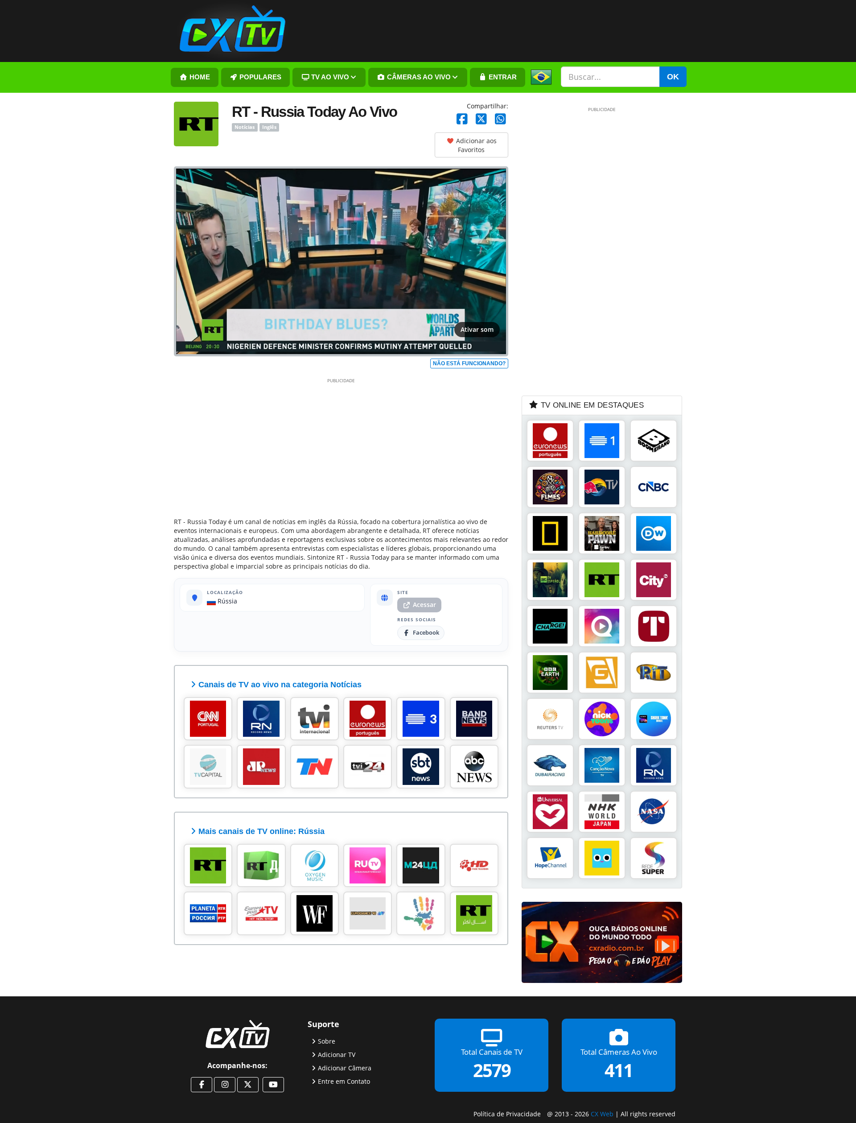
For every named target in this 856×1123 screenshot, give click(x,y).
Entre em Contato (344, 1081)
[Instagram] (224, 1084)
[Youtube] (273, 1084)
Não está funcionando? (469, 363)
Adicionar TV (336, 1054)
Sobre (326, 1040)
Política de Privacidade (507, 1114)
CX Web (602, 1114)
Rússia (226, 601)
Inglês (269, 127)
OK (673, 76)
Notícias (245, 127)
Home (199, 77)
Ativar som (477, 329)
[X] (481, 119)
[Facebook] (462, 119)
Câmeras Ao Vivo (418, 77)
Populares (259, 77)
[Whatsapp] (500, 119)
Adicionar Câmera (344, 1067)
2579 (491, 1069)
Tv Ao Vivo (329, 77)
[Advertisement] (341, 446)
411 (619, 1069)
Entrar (502, 77)
